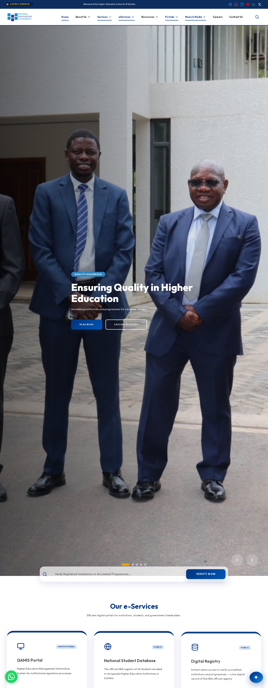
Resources (147, 16)
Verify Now (205, 573)
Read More (87, 324)
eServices (124, 16)
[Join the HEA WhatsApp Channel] (11, 676)
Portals (169, 16)
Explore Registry (126, 324)
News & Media (193, 16)
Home (65, 16)
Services (102, 16)
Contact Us (236, 16)
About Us (80, 16)
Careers (218, 16)
